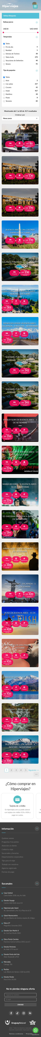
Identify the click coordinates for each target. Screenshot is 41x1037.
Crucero (8, 87)
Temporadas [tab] (7, 37)
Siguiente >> (33, 770)
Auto (7, 80)
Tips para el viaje (8, 860)
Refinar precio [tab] (8, 22)
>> (36, 774)
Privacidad (29, 1034)
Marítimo (9, 94)
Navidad (9, 50)
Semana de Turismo (12, 54)
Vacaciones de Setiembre (14, 61)
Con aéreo (9, 84)
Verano (8, 64)
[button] (20, 829)
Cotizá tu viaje (7, 849)
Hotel (8, 91)
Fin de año (9, 47)
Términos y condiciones (16, 1034)
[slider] (3, 32)
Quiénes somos (8, 838)
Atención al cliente (9, 845)
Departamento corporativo (12, 857)
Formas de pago (8, 872)
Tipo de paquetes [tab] (9, 70)
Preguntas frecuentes (10, 842)
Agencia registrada (9, 868)
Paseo (8, 98)
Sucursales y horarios (10, 853)
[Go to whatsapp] (35, 1030)
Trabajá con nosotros (10, 864)
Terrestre (9, 101)
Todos (8, 44)
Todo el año (10, 57)
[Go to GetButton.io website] (35, 1034)
